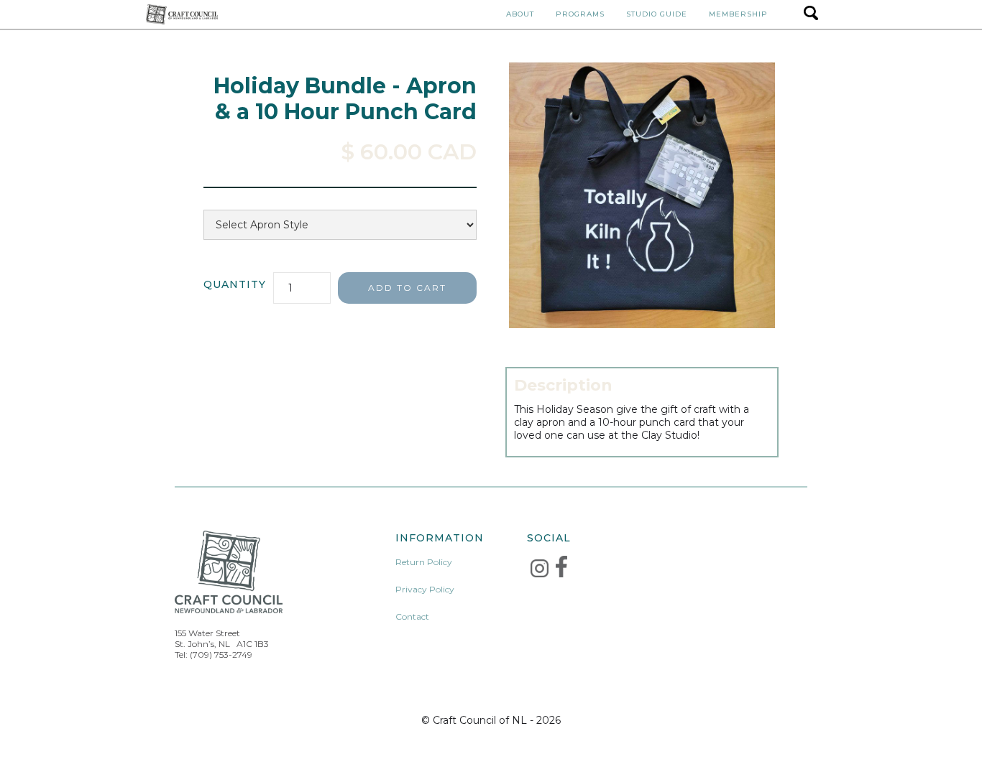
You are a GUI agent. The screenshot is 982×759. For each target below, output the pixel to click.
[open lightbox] (642, 195)
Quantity (234, 284)
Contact (412, 616)
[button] (520, 14)
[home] (182, 14)
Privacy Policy (424, 589)
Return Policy (423, 562)
